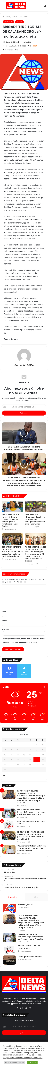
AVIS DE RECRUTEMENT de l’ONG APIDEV (31, 822)
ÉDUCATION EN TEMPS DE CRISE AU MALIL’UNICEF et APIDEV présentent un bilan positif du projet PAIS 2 (12, 551)
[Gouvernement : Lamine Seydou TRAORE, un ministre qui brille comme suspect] (9, 849)
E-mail (5, 620)
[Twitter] (21, 1008)
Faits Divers (23, 17)
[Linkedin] (24, 1008)
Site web (5, 629)
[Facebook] (18, 1008)
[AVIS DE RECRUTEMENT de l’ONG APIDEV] (9, 824)
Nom (4, 611)
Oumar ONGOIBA (11, 42)
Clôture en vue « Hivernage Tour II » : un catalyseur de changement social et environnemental (35, 519)
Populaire (12, 897)
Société (14, 17)
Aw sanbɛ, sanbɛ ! (25, 905)
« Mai (4, 776)
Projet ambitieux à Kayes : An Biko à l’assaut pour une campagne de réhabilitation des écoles (10, 520)
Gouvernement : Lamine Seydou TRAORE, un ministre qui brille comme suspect (31, 848)
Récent (36, 897)
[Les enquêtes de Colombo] (9, 960)
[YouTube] (26, 1008)
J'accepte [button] (32, 1062)
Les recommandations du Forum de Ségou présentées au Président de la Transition (31, 812)
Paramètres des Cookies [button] (14, 1062)
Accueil (7, 17)
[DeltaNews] (16, 5)
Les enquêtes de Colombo (30, 956)
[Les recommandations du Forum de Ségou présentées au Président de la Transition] (9, 813)
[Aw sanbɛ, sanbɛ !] (9, 908)
